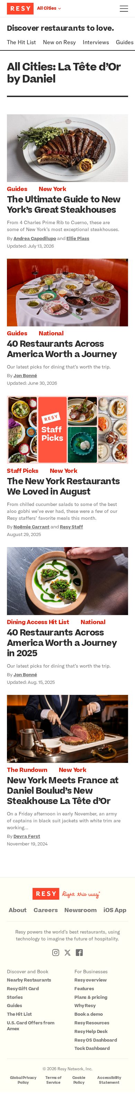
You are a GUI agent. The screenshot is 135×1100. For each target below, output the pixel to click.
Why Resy (85, 1006)
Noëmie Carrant (32, 527)
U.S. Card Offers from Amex (30, 1026)
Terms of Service (53, 1080)
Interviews (96, 42)
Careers (45, 910)
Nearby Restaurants (29, 980)
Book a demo (88, 1014)
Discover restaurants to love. (60, 28)
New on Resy (59, 42)
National (51, 333)
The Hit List (21, 42)
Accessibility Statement (109, 1080)
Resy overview (90, 980)
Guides (125, 42)
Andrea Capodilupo (35, 239)
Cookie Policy (79, 1080)
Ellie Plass (77, 239)
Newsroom (80, 910)
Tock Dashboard (92, 1048)
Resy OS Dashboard (95, 1040)
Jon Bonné (25, 376)
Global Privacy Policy (23, 1080)
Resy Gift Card (23, 989)
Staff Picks (22, 471)
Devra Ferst (27, 836)
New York (52, 189)
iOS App (115, 910)
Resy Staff (71, 527)
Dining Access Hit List (38, 622)
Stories (15, 997)
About (18, 910)
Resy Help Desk (91, 1032)
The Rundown (27, 770)
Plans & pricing (90, 997)
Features (84, 989)
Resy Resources (91, 1023)
